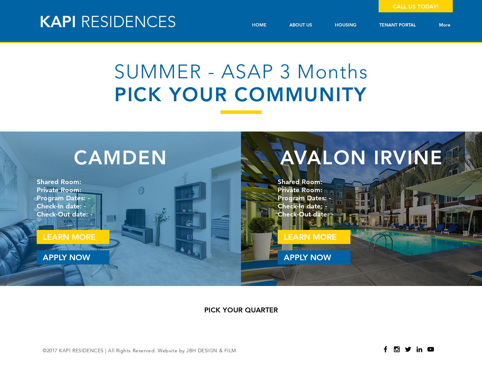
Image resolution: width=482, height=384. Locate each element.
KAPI (108, 21)
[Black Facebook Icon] (385, 349)
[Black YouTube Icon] (431, 349)
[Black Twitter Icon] (408, 349)
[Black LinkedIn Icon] (419, 349)
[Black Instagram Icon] (397, 349)
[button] (345, 24)
